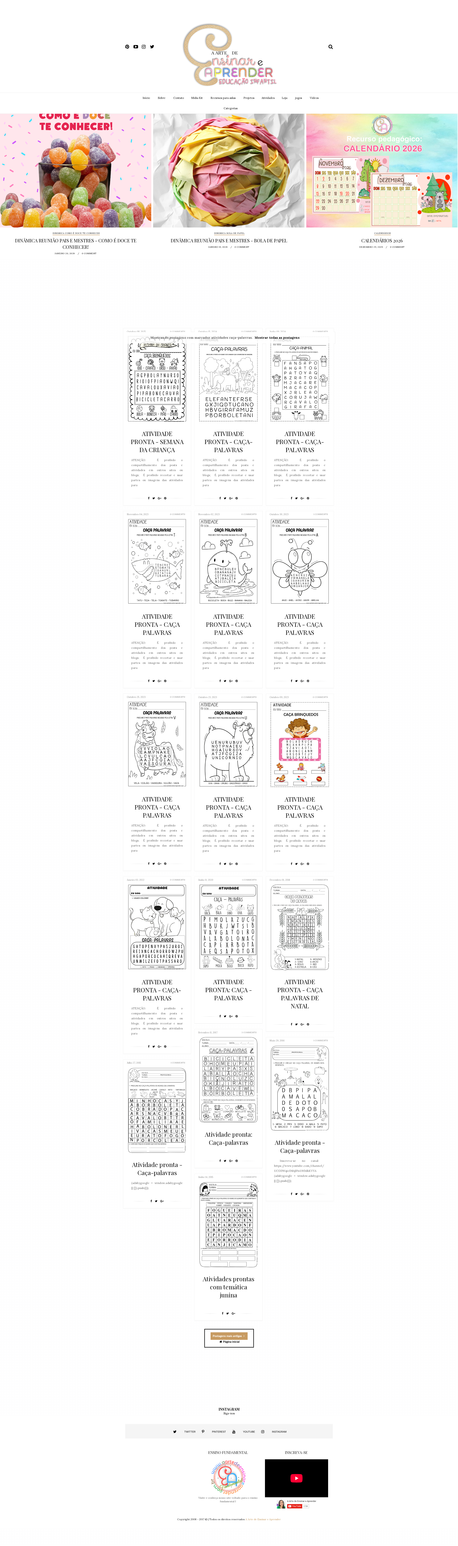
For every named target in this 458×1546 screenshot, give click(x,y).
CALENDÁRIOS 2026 (382, 240)
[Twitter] (153, 498)
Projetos (248, 98)
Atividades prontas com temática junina (228, 1287)
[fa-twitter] (153, 46)
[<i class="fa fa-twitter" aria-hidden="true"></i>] (175, 1431)
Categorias (231, 108)
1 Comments (320, 514)
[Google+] (159, 498)
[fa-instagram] (145, 46)
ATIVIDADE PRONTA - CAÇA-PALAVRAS (228, 441)
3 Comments (249, 1032)
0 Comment (89, 253)
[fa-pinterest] (129, 46)
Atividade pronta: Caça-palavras (228, 1138)
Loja (284, 98)
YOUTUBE (249, 1431)
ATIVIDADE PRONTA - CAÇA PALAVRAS (157, 624)
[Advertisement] (262, 14)
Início (146, 98)
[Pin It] (165, 498)
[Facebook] (149, 498)
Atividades (268, 98)
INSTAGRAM (279, 1431)
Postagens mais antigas (228, 1336)
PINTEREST (219, 1431)
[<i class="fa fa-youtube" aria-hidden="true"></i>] (234, 1431)
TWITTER (190, 1431)
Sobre (161, 98)
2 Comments (320, 879)
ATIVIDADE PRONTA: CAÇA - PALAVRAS (228, 989)
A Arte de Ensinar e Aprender (263, 1519)
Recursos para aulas (223, 98)
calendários (382, 233)
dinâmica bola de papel (229, 233)
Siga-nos (229, 1413)
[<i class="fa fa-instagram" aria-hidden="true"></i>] (263, 1431)
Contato (178, 98)
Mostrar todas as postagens (277, 337)
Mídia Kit (197, 98)
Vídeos (314, 98)
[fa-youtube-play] (137, 46)
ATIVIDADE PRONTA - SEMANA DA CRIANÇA (157, 441)
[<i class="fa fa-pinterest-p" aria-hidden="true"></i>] (203, 1431)
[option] (75, 186)
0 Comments (177, 331)
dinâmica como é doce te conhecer (76, 233)
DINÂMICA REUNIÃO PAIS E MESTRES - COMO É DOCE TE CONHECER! (75, 243)
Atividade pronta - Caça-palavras (300, 1146)
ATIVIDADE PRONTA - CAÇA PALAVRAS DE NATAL (300, 993)
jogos (298, 98)
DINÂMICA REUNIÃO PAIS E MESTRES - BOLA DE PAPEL (229, 240)
